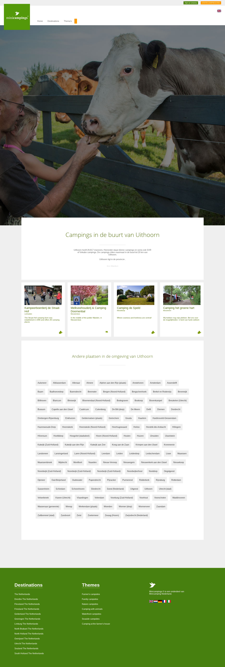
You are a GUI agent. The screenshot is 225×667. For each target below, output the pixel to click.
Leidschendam (153, 453)
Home (40, 21)
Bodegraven (122, 400)
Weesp (69, 506)
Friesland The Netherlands (26, 609)
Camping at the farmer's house (96, 624)
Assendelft (172, 383)
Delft (148, 409)
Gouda (128, 418)
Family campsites (90, 599)
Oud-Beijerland (59, 480)
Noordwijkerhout (134, 471)
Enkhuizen (70, 418)
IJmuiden (154, 436)
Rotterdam (176, 480)
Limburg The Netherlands (26, 624)
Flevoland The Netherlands (27, 604)
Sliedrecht (95, 489)
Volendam (99, 498)
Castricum (84, 409)
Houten (127, 436)
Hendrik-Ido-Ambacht (156, 427)
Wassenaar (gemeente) (48, 506)
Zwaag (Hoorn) (112, 515)
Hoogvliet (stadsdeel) (79, 436)
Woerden (108, 506)
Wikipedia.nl (114, 266)
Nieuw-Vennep (110, 462)
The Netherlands (22, 594)
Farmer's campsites (91, 594)
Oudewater (77, 480)
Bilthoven (42, 400)
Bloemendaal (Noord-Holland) (96, 400)
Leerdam (106, 453)
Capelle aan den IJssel (62, 409)
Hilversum (42, 436)
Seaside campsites (90, 619)
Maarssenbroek (45, 462)
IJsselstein (170, 436)
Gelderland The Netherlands (27, 614)
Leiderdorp (134, 453)
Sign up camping (191, 3)
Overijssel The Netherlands (27, 639)
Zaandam (160, 506)
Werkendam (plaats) (88, 506)
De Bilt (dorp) (118, 409)
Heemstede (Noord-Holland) (92, 427)
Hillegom (176, 427)
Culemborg (100, 409)
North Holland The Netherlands (28, 634)
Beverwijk (182, 392)
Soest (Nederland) (115, 489)
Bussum (41, 409)
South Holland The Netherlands (29, 653)
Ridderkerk (144, 480)
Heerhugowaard (119, 427)
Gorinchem (114, 418)
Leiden (119, 453)
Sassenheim (43, 489)
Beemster (92, 392)
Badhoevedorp (56, 392)
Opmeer (41, 480)
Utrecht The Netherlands (25, 643)
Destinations (53, 21)
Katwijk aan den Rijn (74, 445)
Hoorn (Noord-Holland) (106, 436)
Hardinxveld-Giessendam (164, 418)
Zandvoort (65, 515)
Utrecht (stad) (165, 489)
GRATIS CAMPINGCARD (211, 3)
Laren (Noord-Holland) (84, 453)
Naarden (93, 462)
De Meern (135, 409)
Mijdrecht (62, 462)
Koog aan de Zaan (120, 445)
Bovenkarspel (155, 400)
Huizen (140, 436)
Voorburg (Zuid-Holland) (122, 498)
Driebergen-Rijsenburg (48, 418)
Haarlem (142, 418)
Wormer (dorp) (125, 506)
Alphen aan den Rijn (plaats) (113, 383)
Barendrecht (75, 392)
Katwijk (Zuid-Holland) (48, 445)
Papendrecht (95, 480)
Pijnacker (111, 480)
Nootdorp (153, 471)
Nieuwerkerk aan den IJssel (154, 462)
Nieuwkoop (178, 462)
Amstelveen (138, 383)
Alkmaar (76, 383)
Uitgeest (134, 489)
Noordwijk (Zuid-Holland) (49, 471)
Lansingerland (61, 453)
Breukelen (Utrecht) (178, 400)
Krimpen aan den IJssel (146, 445)
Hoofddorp (58, 436)
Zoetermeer (93, 515)
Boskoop (139, 400)
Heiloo (136, 427)
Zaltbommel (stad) (46, 515)
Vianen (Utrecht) (62, 498)
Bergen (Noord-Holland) (114, 392)
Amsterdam (155, 383)
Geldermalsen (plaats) (92, 418)
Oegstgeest (169, 471)
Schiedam (60, 489)
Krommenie (169, 445)
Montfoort (77, 462)
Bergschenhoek (139, 392)
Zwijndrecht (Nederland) (136, 515)
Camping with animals (92, 609)
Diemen (161, 409)
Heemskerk (67, 427)
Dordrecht (175, 409)
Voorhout (143, 498)
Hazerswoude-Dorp (47, 427)
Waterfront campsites (91, 614)
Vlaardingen (82, 498)
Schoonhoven (78, 489)
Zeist (79, 515)
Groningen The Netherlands (27, 619)
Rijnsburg (160, 480)
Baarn (40, 392)
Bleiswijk (72, 400)
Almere (89, 383)
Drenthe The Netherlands (26, 599)
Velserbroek (43, 498)
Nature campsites (90, 604)
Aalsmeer (42, 383)
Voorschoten (160, 498)
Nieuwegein (129, 462)
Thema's (68, 21)
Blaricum (57, 400)
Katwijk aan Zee (97, 445)
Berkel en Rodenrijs (162, 392)
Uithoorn (148, 489)
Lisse (168, 453)
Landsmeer (43, 453)
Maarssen (182, 453)
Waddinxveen (178, 498)
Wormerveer (144, 506)
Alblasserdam (59, 383)
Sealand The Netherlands (26, 648)
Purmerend (127, 480)
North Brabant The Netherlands (28, 629)
